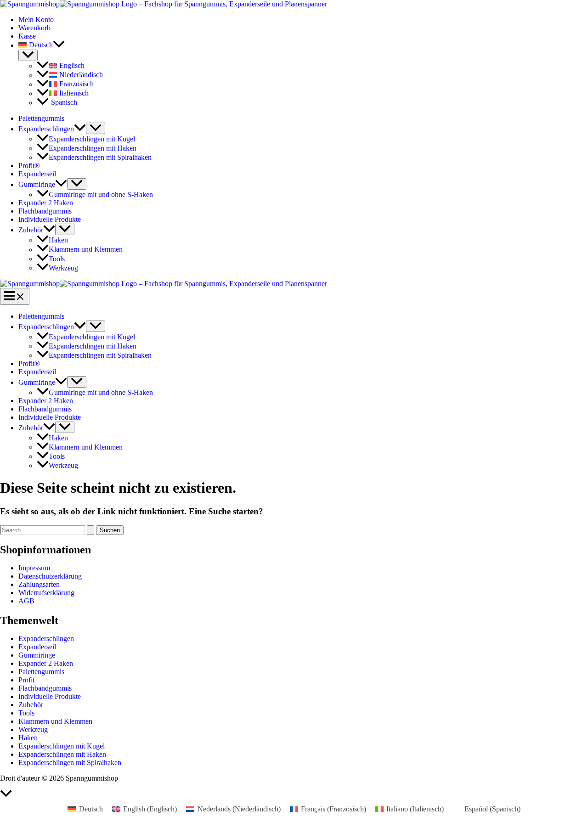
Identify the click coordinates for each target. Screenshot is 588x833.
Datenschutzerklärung (50, 576)
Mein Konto (36, 19)
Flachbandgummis (45, 211)
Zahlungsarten (39, 584)
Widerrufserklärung (46, 593)
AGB (26, 601)
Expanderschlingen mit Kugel (92, 139)
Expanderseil (37, 174)
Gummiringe (36, 184)
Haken (58, 240)
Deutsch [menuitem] (91, 809)
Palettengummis (41, 118)
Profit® (29, 165)
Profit (26, 680)
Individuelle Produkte (49, 219)
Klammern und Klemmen (86, 249)
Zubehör (30, 230)
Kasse (27, 36)
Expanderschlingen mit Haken (92, 148)
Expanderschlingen (46, 129)
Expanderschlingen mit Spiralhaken (100, 157)
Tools (57, 259)
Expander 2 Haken (45, 203)
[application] (59, 45)
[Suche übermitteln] (90, 530)
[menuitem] (303, 45)
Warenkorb (34, 28)
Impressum (34, 568)
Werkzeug (63, 268)
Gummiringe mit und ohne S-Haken (101, 194)
